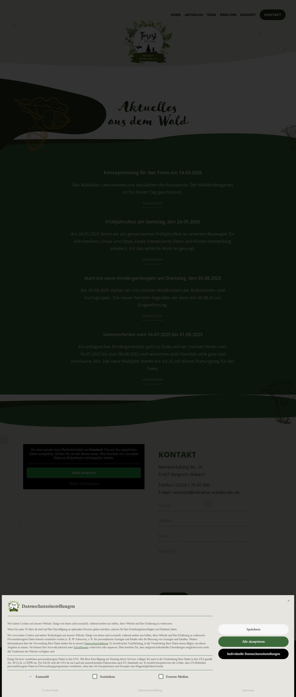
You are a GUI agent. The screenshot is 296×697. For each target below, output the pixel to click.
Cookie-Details (50, 690)
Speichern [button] (253, 629)
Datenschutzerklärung (96, 643)
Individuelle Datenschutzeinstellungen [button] (253, 654)
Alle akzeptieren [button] (253, 641)
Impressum (248, 690)
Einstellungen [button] (81, 647)
